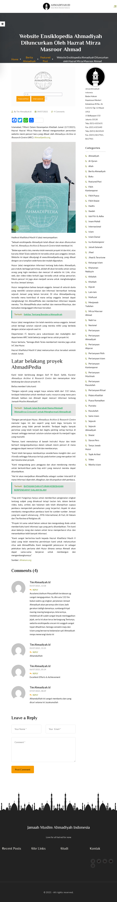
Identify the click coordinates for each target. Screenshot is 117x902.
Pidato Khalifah (95, 395)
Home (14, 59)
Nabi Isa (92, 320)
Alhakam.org (25, 560)
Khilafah (92, 276)
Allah (90, 166)
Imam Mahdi (94, 221)
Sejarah (92, 421)
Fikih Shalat (93, 200)
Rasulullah (93, 411)
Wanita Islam (94, 464)
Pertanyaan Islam (96, 358)
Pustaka (92, 405)
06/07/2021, (35, 669)
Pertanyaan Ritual (97, 390)
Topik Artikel (94, 454)
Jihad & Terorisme (96, 257)
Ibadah (91, 211)
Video (91, 459)
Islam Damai (94, 237)
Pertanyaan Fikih (96, 353)
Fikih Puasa (93, 195)
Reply (35, 590)
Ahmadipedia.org (42, 137)
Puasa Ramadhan (96, 400)
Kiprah (91, 287)
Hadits (91, 206)
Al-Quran (92, 161)
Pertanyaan (93, 330)
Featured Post (45, 59)
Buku (90, 176)
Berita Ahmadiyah (29, 59)
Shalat (91, 435)
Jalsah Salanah (95, 247)
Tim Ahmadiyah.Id (24, 111)
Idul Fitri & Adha (96, 216)
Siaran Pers (93, 440)
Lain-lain (92, 292)
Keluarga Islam (95, 262)
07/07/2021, (35, 691)
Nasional (92, 325)
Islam (91, 231)
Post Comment (22, 769)
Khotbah (92, 281)
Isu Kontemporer (96, 242)
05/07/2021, (35, 586)
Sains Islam (93, 416)
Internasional (94, 226)
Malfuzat (92, 297)
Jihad (90, 252)
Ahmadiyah (93, 156)
